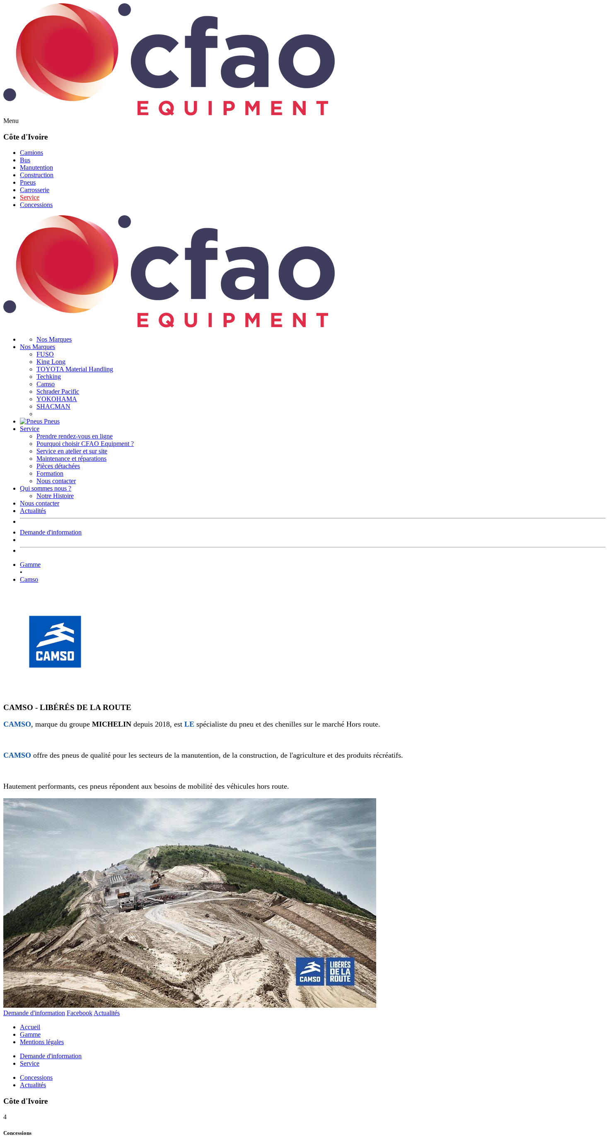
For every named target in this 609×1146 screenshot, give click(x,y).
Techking (48, 376)
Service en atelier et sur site (71, 451)
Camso (45, 384)
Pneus (28, 182)
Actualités (33, 510)
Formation (49, 473)
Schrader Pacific (57, 391)
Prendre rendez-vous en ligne (74, 436)
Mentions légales (42, 1041)
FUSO (45, 354)
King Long (50, 361)
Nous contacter (56, 480)
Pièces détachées (58, 465)
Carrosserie (34, 189)
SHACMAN (53, 406)
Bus (25, 160)
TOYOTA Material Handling (74, 369)
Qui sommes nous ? (45, 488)
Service (29, 197)
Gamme (30, 564)
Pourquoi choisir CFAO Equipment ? (85, 443)
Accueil (30, 1026)
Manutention (36, 167)
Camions (31, 152)
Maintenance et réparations (71, 458)
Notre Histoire (55, 495)
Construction (36, 174)
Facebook (79, 1012)
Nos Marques (54, 339)
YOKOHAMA (56, 398)
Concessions (36, 204)
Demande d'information (51, 532)
